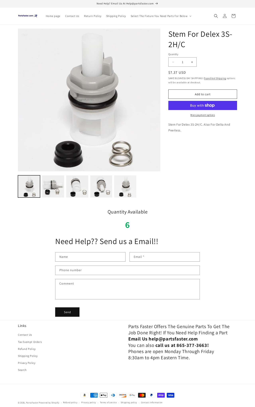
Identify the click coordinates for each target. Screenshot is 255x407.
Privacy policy (88, 402)
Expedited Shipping (215, 78)
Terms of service (108, 402)
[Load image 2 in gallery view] (53, 186)
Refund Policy (27, 349)
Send (67, 312)
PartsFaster (32, 402)
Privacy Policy (26, 363)
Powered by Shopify (49, 402)
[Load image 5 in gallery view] (125, 186)
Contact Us (25, 335)
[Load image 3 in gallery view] (77, 186)
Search (22, 370)
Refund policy (70, 402)
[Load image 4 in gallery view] (101, 186)
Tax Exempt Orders (30, 342)
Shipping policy (129, 402)
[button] (160, 16)
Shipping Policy (28, 356)
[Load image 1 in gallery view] (29, 186)
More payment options (202, 114)
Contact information (152, 402)
